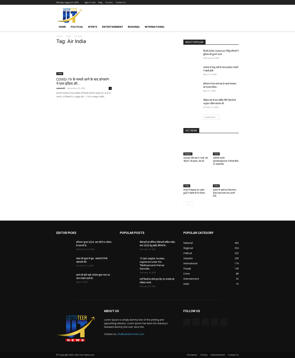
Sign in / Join (90, 2)
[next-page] (191, 203)
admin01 (60, 88)
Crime (59, 73)
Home (62, 26)
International (155, 26)
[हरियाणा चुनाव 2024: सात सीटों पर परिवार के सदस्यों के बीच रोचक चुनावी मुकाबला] (64, 246)
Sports (92, 26)
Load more (210, 117)
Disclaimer (192, 354)
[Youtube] (236, 2)
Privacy (204, 354)
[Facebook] (213, 2)
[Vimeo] (224, 2)
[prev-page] (185, 203)
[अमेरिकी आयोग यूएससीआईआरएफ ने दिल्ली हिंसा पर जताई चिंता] (226, 146)
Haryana (187, 154)
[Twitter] (219, 2)
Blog (100, 2)
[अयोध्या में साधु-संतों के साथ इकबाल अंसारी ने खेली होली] (191, 72)
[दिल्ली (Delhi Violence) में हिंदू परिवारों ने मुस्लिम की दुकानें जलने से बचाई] (191, 55)
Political (77, 26)
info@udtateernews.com (130, 334)
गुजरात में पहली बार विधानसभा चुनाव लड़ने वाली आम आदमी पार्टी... (224, 193)
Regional (134, 26)
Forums (109, 2)
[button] (234, 27)
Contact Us (120, 2)
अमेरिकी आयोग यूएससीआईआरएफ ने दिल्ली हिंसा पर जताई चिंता (225, 161)
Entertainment (112, 26)
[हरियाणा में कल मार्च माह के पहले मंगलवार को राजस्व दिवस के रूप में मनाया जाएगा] (191, 88)
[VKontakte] (230, 2)
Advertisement (218, 354)
